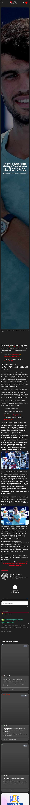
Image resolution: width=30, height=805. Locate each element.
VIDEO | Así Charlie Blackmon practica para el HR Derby (13, 779)
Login (26, 598)
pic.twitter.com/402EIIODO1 (12, 356)
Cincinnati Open (14, 346)
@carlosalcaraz (14, 354)
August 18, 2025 (8, 361)
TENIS (4, 330)
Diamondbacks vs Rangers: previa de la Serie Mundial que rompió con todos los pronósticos (14, 730)
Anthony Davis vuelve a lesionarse (13, 679)
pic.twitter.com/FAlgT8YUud (12, 415)
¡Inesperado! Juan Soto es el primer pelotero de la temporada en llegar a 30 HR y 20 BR (15, 563)
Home (2, 330)
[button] (3, 2)
